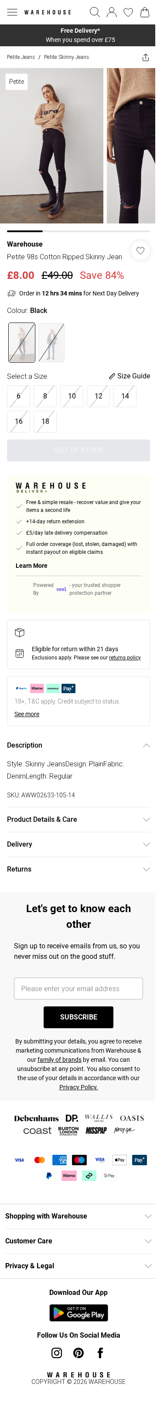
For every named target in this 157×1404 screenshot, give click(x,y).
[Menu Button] (12, 12)
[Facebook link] (100, 1353)
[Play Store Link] (78, 1313)
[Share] (146, 57)
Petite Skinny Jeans (66, 57)
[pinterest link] (78, 1353)
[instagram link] (56, 1353)
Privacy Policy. (78, 1087)
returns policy (125, 658)
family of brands (60, 1059)
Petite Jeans (21, 57)
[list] (78, 35)
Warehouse (25, 244)
